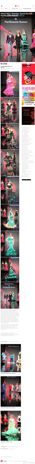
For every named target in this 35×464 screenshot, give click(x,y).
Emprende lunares (26, 140)
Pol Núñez (31, 162)
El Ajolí (31, 139)
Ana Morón (24, 130)
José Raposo (25, 149)
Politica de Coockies (9, 456)
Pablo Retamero (25, 157)
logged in (4, 448)
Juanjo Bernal (25, 150)
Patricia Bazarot (25, 158)
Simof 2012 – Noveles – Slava (6, 441)
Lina (30, 150)
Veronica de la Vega (26, 171)
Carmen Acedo (25, 136)
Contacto (2, 456)
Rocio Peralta (25, 163)
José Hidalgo (25, 148)
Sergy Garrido (25, 167)
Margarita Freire (25, 154)
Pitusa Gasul (25, 162)
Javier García (25, 145)
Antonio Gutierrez (26, 131)
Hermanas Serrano (26, 144)
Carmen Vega (25, 139)
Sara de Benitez (25, 166)
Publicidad (5, 456)
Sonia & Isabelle (25, 168)
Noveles (4, 338)
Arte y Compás (25, 132)
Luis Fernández (25, 153)
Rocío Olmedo (25, 164)
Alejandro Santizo (26, 127)
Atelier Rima (25, 134)
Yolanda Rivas (25, 175)
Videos (24, 172)
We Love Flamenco (26, 173)
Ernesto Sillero (25, 141)
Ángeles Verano (25, 176)
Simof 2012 (19, 374)
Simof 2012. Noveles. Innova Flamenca (8, 373)
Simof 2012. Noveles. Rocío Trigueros (8, 407)
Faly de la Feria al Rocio (27, 143)
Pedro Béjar (25, 159)
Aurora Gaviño (25, 135)
